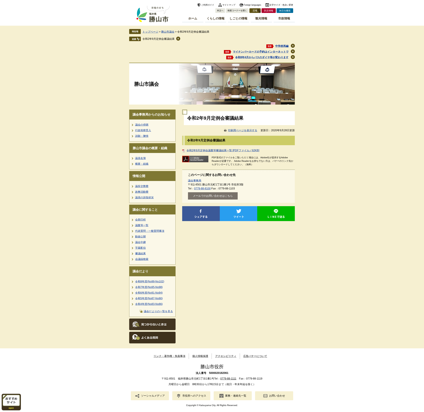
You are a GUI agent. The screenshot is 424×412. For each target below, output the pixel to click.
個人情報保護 (200, 356)
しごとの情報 (238, 18)
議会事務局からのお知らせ (151, 114)
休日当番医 (285, 10)
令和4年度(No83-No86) (149, 304)
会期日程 (140, 219)
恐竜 (255, 10)
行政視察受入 (143, 130)
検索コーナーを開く (237, 10)
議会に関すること (145, 209)
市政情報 (284, 18)
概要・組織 (141, 163)
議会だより (140, 271)
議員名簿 (140, 158)
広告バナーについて (255, 356)
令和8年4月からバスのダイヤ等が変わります (262, 57)
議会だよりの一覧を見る (158, 311)
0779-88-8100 (202, 188)
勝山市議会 (167, 31)
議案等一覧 (141, 225)
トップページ (150, 31)
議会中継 (140, 242)
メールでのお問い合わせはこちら (213, 195)
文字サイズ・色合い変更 (281, 5)
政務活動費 (141, 191)
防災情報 (268, 10)
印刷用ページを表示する (242, 130)
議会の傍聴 (141, 124)
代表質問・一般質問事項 (149, 231)
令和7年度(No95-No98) (149, 287)
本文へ (220, 10)
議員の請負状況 (144, 197)
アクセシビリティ (225, 356)
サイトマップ (228, 5)
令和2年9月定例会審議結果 (158, 38)
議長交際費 (141, 186)
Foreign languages (252, 5)
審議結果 (140, 253)
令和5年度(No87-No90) (149, 298)
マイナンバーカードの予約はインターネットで (261, 51)
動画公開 (140, 236)
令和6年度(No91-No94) (149, 292)
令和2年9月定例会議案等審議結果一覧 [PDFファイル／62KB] (222, 150)
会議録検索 (141, 259)
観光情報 (261, 18)
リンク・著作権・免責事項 (169, 356)
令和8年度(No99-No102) (149, 281)
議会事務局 (194, 180)
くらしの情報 (216, 18)
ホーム (192, 18)
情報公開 (139, 176)
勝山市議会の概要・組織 (150, 148)
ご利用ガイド (207, 5)
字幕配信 (140, 247)
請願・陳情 (141, 136)
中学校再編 (282, 46)
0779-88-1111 (228, 378)
